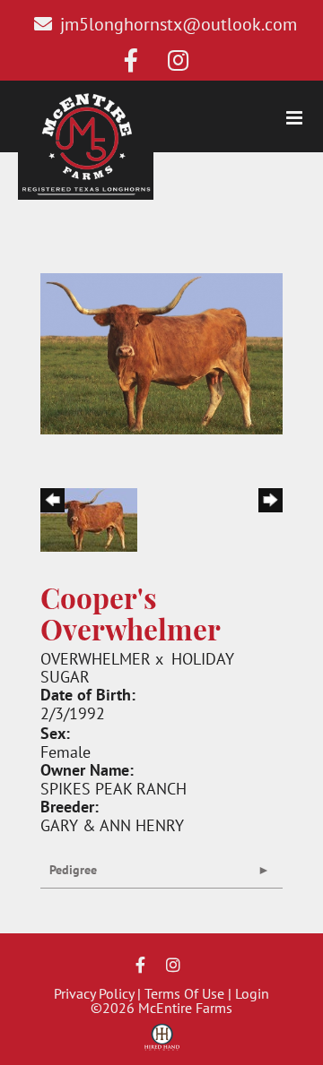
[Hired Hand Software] (161, 1043)
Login (252, 993)
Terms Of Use (184, 993)
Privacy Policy (94, 993)
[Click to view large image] (161, 351)
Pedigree (73, 870)
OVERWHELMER (95, 658)
